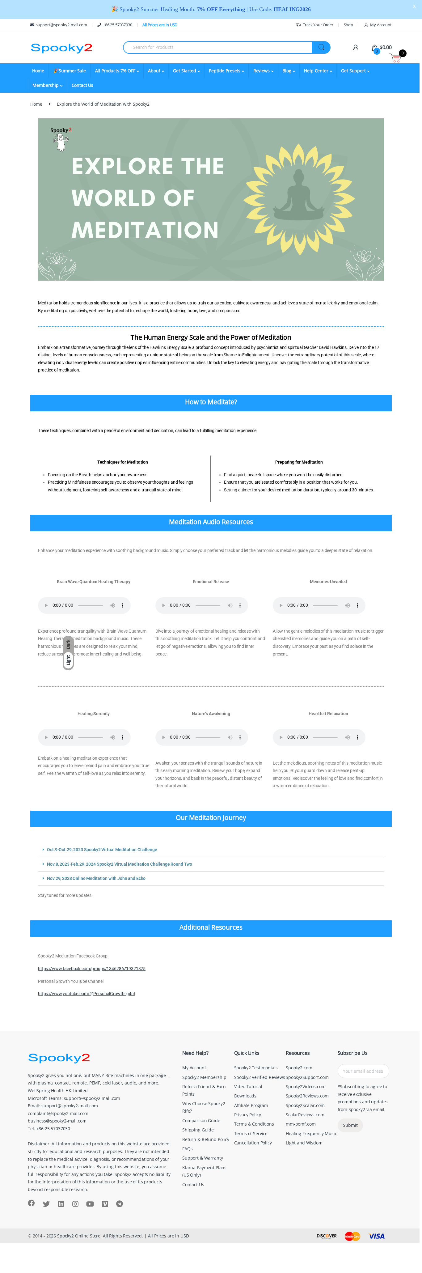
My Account (381, 25)
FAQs (187, 1149)
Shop (348, 25)
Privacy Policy (247, 1115)
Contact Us (83, 85)
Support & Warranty (202, 1158)
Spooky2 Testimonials (256, 1068)
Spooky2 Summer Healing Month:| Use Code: (215, 9)
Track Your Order (318, 25)
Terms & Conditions (254, 1124)
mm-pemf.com (300, 1124)
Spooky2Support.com (307, 1077)
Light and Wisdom (304, 1143)
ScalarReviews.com (305, 1115)
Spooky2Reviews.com (307, 1096)
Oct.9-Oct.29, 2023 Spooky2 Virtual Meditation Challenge (102, 849)
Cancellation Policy (253, 1143)
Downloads (245, 1096)
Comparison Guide (201, 1120)
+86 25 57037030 (117, 25)
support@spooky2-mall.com (61, 25)
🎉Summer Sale (69, 71)
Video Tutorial (248, 1086)
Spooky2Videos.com (306, 1086)
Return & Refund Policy (205, 1139)
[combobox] (217, 47)
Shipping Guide (198, 1130)
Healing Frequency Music (311, 1133)
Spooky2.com (299, 1068)
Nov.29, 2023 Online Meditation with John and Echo (96, 878)
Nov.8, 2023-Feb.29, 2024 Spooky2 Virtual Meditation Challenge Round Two (119, 864)
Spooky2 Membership (204, 1077)
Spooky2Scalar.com (305, 1105)
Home (38, 71)
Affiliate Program (251, 1105)
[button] (211, 850)
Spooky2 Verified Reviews (259, 1077)
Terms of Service (251, 1133)
